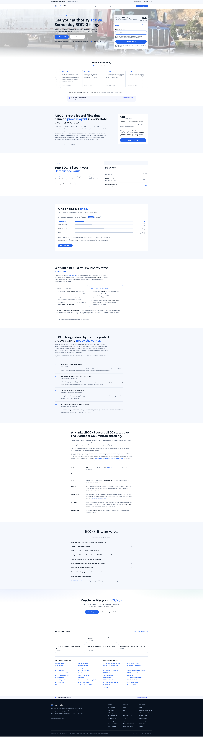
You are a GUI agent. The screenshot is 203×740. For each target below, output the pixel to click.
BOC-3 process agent (60, 684)
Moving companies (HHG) (61, 672)
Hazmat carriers (59, 668)
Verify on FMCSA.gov (136, 136)
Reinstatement (112, 726)
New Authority (112, 710)
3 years (84, 217)
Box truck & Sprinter (83, 670)
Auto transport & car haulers (62, 675)
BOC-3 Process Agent (128, 723)
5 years (91, 217)
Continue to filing (131, 41)
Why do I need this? (77, 37)
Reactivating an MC (60, 682)
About (124, 710)
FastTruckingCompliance (93, 733)
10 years (98, 217)
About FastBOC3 (131, 684)
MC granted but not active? (134, 665)
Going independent (83, 675)
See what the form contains (98, 498)
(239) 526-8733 (148, 1)
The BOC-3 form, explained (110, 668)
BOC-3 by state (107, 672)
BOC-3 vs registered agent (134, 677)
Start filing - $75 (142, 6)
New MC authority (59, 663)
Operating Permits (113, 721)
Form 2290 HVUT (112, 718)
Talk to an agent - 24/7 (109, 612)
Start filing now (91, 612)
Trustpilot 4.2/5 (97, 41)
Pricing (94, 6)
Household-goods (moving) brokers (87, 680)
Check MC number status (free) (111, 663)
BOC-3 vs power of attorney (110, 682)
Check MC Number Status (145, 710)
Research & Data (143, 715)
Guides (115, 6)
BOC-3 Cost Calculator (145, 713)
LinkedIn (106, 733)
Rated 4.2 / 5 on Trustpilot (102, 66)
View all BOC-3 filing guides (141, 631)
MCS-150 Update (112, 715)
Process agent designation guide (136, 670)
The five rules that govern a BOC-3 (65, 144)
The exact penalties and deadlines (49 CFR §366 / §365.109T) (72, 319)
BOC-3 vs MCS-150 (108, 680)
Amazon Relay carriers (60, 680)
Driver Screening (112, 723)
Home (124, 707)
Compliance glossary (109, 675)
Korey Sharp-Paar (102, 537)
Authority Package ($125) (85, 684)
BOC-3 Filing (111, 707)
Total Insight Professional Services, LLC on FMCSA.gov (108, 458)
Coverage (109, 6)
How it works (101, 6)
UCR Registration (112, 713)
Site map (105, 687)
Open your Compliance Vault (65, 184)
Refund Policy (142, 723)
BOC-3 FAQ (130, 675)
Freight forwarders (83, 665)
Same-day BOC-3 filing (133, 663)
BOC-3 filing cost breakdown (111, 670)
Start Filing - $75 (127, 715)
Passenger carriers (83, 668)
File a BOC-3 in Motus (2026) (111, 665)
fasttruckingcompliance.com (67, 177)
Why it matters (86, 6)
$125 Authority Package (113, 468)
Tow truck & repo (59, 677)
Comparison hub (107, 677)
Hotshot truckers (59, 670)
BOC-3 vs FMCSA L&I (132, 682)
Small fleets (81, 677)
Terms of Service (143, 718)
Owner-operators (83, 663)
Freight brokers (59, 665)
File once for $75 (65, 245)
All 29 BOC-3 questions (77, 581)
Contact (125, 713)
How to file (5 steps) (83, 682)
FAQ (120, 6)
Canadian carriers (83, 672)
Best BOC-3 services (108, 684)
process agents (71, 275)
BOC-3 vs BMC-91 (132, 680)
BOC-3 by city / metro (133, 672)
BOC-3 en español (132, 668)
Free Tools (141, 707)
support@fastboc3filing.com (58, 1)
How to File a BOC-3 (128, 726)
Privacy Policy (142, 721)
